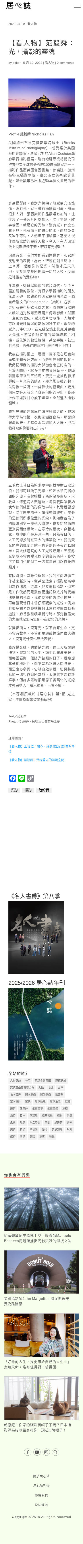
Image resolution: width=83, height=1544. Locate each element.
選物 (12, 1136)
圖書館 (59, 1094)
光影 (14, 790)
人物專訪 (15, 1080)
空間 (47, 1122)
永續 (12, 1122)
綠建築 (58, 1122)
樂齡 (69, 1115)
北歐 (41, 1087)
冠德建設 (60, 1080)
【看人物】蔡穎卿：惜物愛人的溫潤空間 (36, 760)
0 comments (65, 62)
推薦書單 (37, 1108)
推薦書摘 (52, 1108)
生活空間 (35, 1122)
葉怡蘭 (34, 1129)
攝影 (28, 790)
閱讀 (22, 1136)
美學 (69, 1122)
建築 (12, 1108)
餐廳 (51, 1136)
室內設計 (15, 1101)
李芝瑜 (34, 1115)
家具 (28, 1101)
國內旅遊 (30, 1094)
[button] (77, 6)
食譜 (32, 1136)
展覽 (67, 1101)
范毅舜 (44, 790)
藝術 (44, 1129)
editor (17, 62)
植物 (59, 1115)
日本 (22, 1115)
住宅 (28, 1080)
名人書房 (15, 1094)
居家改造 (40, 1101)
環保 (22, 1122)
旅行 (12, 1115)
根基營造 (47, 1115)
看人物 (32, 24)
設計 (69, 1129)
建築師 (24, 1108)
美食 (12, 1129)
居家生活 (55, 1101)
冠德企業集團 (43, 1080)
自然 (22, 1129)
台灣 (60, 1087)
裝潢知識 (57, 1129)
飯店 (42, 1136)
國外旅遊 (45, 1094)
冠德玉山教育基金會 (22, 1087)
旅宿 (65, 1108)
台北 (51, 1087)
